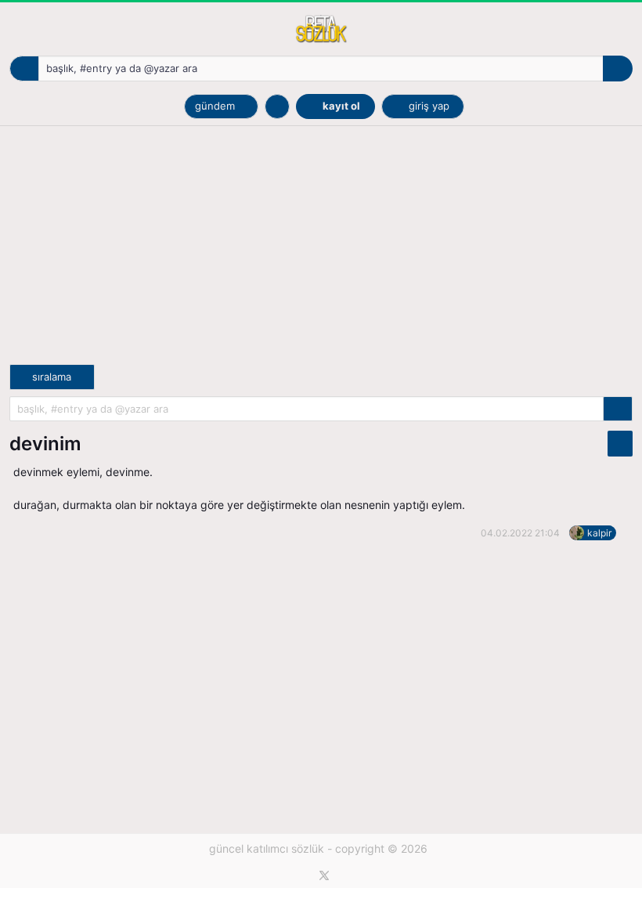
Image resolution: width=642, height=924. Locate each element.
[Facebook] (298, 875)
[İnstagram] (350, 875)
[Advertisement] (321, 254)
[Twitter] (324, 875)
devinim (45, 443)
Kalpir (599, 533)
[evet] (618, 409)
